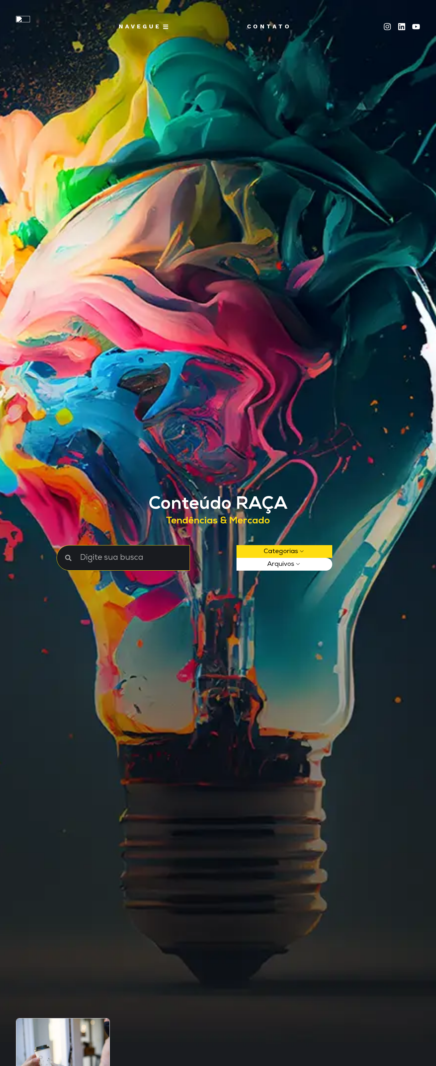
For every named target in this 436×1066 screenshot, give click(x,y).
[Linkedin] (402, 27)
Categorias (281, 551)
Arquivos (280, 564)
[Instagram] (387, 27)
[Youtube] (416, 27)
